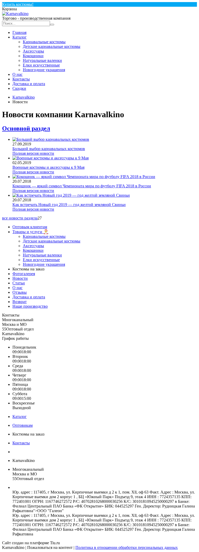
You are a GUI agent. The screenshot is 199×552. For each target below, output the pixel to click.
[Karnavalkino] (15, 13)
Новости (20, 278)
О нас (17, 74)
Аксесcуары (33, 51)
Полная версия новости (33, 153)
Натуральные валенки (42, 60)
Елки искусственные (41, 65)
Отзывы (19, 292)
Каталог (19, 37)
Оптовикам (22, 425)
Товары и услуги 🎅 (30, 232)
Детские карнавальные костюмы (51, 46)
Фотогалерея (23, 273)
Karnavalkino (23, 97)
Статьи (18, 283)
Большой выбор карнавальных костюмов (48, 148)
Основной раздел (26, 128)
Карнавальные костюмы (44, 42)
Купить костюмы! (17, 4)
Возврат (19, 301)
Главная (19, 32)
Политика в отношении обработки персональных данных (126, 547)
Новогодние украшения (44, 70)
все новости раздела (20, 218)
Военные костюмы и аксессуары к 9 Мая (48, 167)
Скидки (19, 88)
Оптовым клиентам (29, 227)
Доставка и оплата (28, 84)
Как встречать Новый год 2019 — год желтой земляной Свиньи (69, 204)
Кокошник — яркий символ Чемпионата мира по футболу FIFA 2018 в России (81, 186)
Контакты (21, 79)
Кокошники (33, 56)
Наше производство (30, 306)
